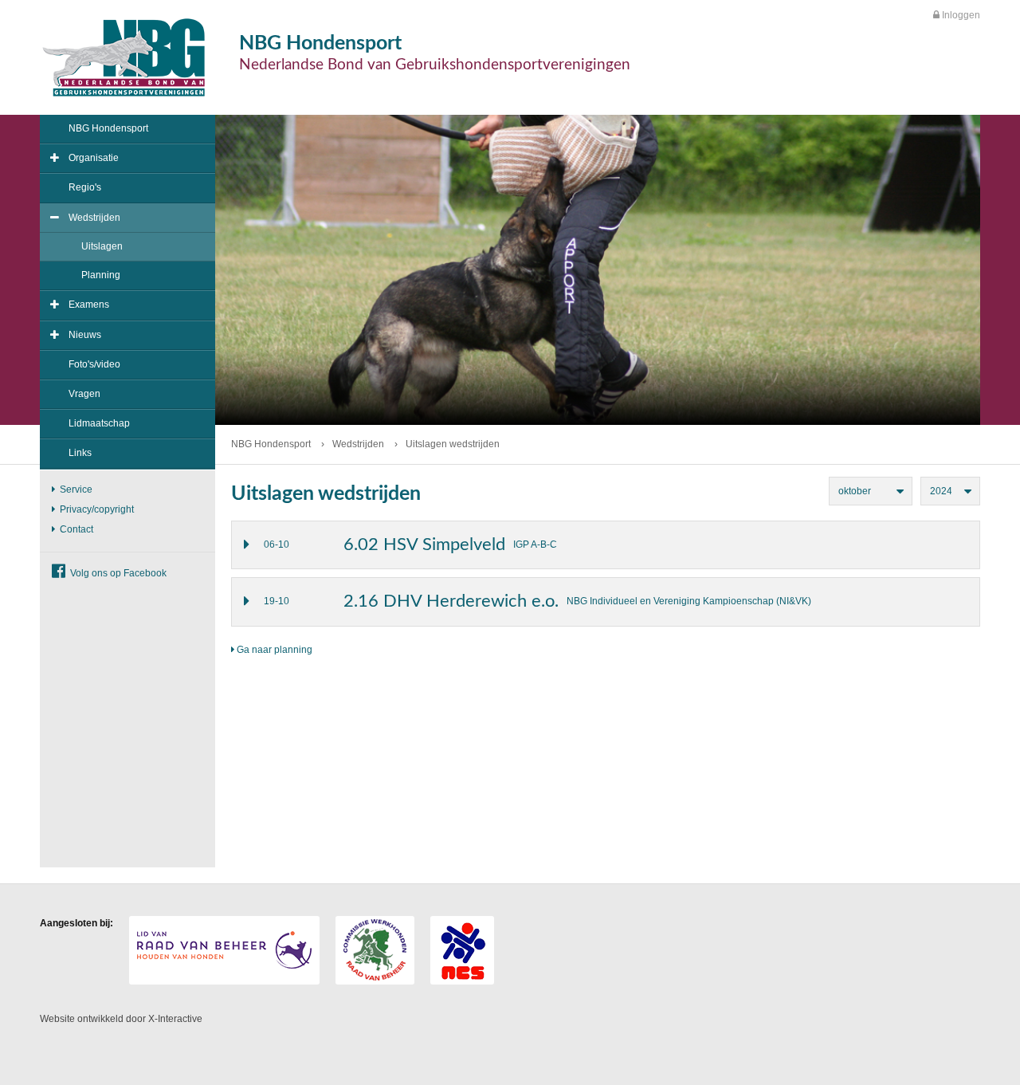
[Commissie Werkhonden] (374, 950)
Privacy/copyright (95, 509)
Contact (75, 529)
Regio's (85, 187)
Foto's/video (94, 364)
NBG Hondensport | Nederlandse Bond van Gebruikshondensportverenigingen (123, 57)
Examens (89, 304)
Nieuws (85, 334)
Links (80, 452)
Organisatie (94, 157)
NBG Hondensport (108, 128)
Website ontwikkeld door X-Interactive (121, 1018)
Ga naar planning (273, 649)
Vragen (84, 393)
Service (74, 489)
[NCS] (462, 950)
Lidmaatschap (99, 423)
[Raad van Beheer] (224, 950)
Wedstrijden (94, 217)
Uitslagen (102, 246)
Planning (100, 275)
